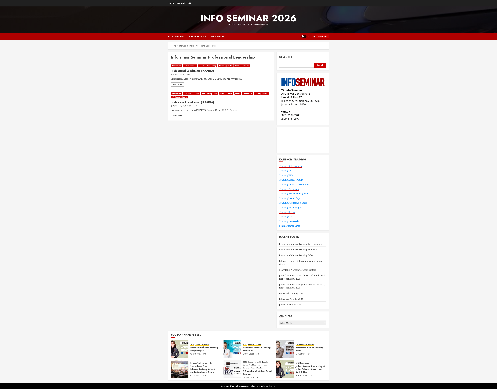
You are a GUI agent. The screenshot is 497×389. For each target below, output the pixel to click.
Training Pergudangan (290, 207)
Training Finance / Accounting (294, 184)
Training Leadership (289, 198)
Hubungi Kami (217, 36)
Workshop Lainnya (242, 66)
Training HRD (286, 175)
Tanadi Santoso (257, 368)
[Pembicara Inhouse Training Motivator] (232, 349)
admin (175, 75)
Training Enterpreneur (290, 166)
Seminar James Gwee (289, 225)
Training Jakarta (225, 66)
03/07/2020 (187, 106)
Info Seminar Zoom (191, 94)
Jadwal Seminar (190, 66)
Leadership (211, 66)
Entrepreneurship (255, 362)
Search (285, 57)
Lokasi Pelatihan (249, 365)
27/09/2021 (187, 75)
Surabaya (247, 368)
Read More (177, 84)
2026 (192, 344)
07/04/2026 (302, 354)
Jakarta (202, 66)
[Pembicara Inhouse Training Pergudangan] (179, 349)
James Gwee (209, 363)
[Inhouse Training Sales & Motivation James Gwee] (179, 369)
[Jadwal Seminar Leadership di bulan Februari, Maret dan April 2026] (285, 369)
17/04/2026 (197, 354)
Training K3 (285, 170)
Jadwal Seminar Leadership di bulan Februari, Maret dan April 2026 (310, 369)
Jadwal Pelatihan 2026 (290, 304)
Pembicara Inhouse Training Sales (296, 255)
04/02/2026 (249, 378)
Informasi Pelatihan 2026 (291, 299)
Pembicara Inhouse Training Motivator (298, 249)
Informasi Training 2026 (291, 293)
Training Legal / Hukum (291, 179)
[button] (309, 36)
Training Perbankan (289, 189)
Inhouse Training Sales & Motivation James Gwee (202, 371)
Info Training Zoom (209, 94)
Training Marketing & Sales (293, 202)
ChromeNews (257, 385)
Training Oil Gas (287, 212)
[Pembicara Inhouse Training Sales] (285, 349)
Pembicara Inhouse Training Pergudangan (300, 244)
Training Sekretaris (289, 221)
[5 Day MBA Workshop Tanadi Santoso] (232, 369)
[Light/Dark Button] (303, 36)
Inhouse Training (197, 36)
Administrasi (176, 66)
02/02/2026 (302, 376)
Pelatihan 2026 (176, 36)
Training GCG (286, 216)
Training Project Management (294, 193)
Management (262, 365)
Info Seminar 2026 (249, 18)
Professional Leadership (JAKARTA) (192, 71)
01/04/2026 (197, 376)
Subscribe (322, 36)
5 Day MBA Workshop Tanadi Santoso (297, 269)
